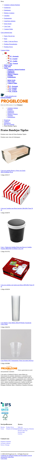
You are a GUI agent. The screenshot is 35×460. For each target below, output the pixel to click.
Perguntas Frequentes (6, 441)
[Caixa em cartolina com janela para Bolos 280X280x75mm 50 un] (16, 283)
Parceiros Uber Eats (22, 430)
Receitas (3, 427)
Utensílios (6, 15)
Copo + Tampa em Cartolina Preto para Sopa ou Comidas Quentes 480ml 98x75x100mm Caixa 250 (16, 247)
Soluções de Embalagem (12, 429)
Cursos (2, 429)
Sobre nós (20, 427)
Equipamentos (8, 18)
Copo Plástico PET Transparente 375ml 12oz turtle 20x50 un (17, 360)
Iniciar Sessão (7, 23)
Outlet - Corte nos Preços (11, 41)
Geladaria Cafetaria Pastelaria (12, 5)
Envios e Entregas (5, 445)
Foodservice (7, 7)
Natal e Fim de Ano (9, 36)
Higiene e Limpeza (9, 13)
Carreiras (20, 434)
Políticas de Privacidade (20, 455)
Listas (9, 21)
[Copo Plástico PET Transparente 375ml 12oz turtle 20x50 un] (16, 359)
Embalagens (7, 10)
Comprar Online (8, 29)
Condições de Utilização (7, 455)
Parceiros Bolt (21, 432)
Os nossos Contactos (5, 443)
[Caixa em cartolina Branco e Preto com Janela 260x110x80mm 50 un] (16, 169)
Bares (5, 38)
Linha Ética (11, 457)
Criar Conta (7, 26)
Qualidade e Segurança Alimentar (26, 429)
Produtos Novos (8, 46)
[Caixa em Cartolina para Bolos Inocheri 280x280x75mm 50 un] (16, 207)
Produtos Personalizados (10, 44)
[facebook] (6, 407)
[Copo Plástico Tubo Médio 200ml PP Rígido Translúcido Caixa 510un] (16, 321)
